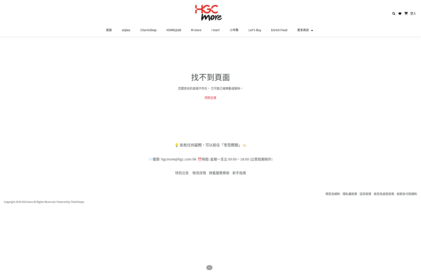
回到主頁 (210, 97)
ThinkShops (77, 202)
